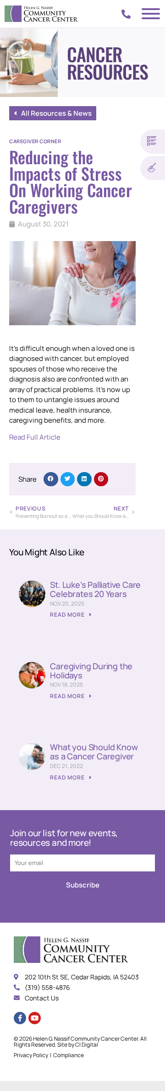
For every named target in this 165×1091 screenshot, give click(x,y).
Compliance (68, 1055)
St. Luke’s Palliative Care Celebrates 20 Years (95, 589)
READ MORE (68, 614)
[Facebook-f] (20, 1018)
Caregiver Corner (35, 141)
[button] (51, 479)
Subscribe (82, 885)
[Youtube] (34, 1018)
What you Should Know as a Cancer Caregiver (94, 752)
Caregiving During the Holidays (91, 671)
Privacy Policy (31, 1055)
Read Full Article (34, 437)
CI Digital (86, 1044)
